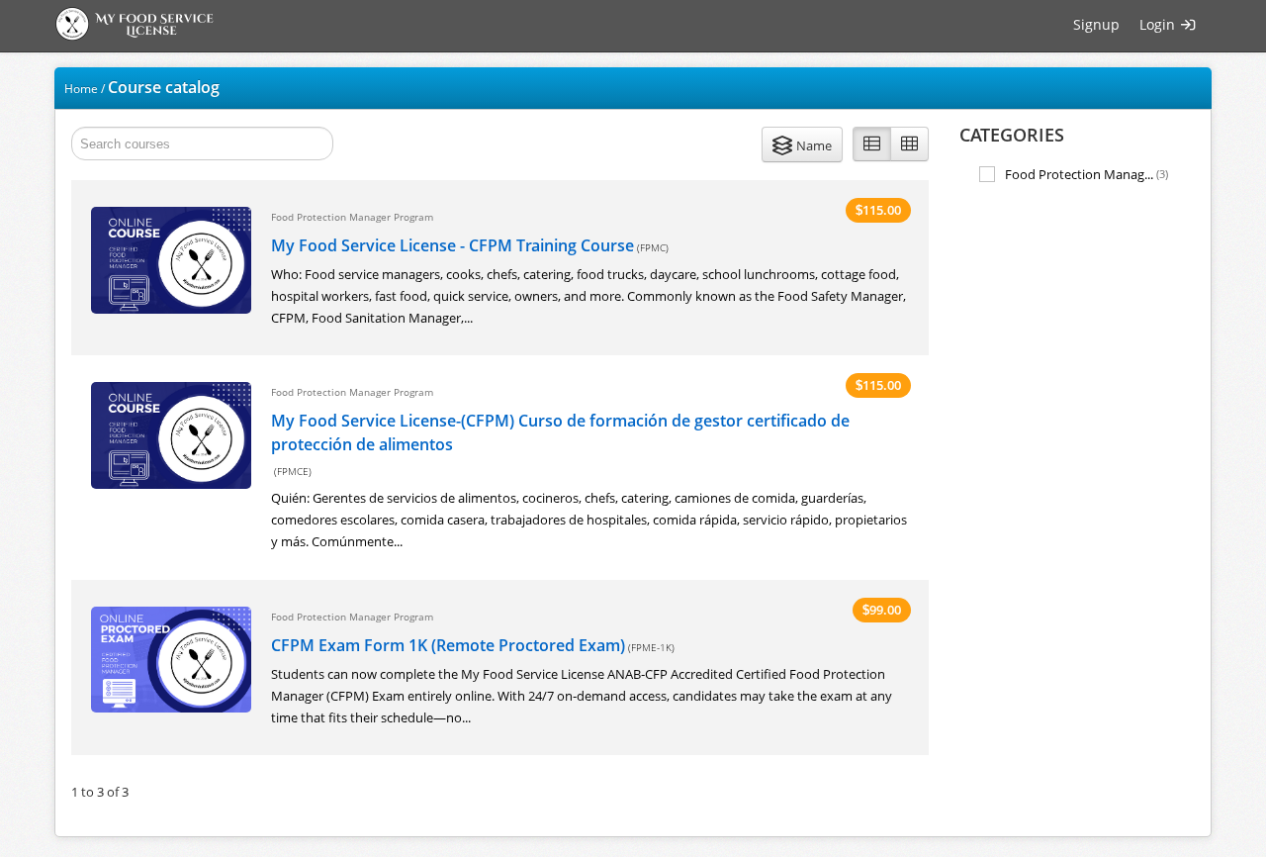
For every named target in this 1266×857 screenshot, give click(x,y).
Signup (1096, 24)
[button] (802, 144)
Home (81, 88)
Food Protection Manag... (1086, 174)
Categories (1011, 134)
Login (1159, 24)
